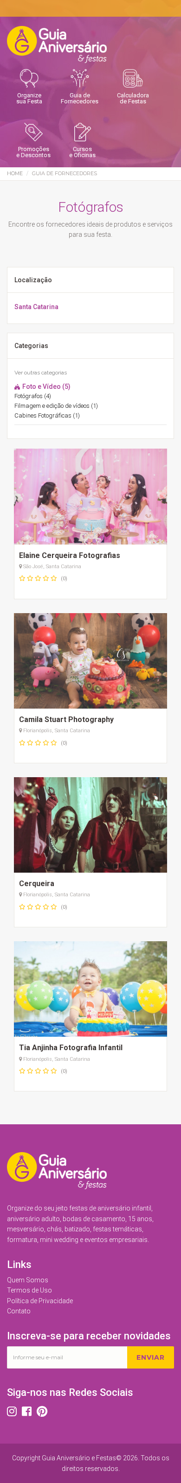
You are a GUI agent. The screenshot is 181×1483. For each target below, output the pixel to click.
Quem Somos (27, 1280)
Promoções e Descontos (33, 152)
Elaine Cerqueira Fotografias (69, 555)
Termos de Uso (29, 1290)
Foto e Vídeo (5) (46, 386)
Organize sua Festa (29, 98)
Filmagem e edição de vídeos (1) (56, 405)
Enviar (150, 1357)
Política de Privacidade (40, 1301)
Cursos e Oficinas (82, 152)
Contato (19, 1311)
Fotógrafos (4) (32, 396)
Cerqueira (36, 883)
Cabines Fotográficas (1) (47, 415)
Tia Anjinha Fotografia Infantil (71, 1047)
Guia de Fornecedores (79, 98)
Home (15, 173)
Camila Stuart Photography (66, 719)
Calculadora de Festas (133, 98)
